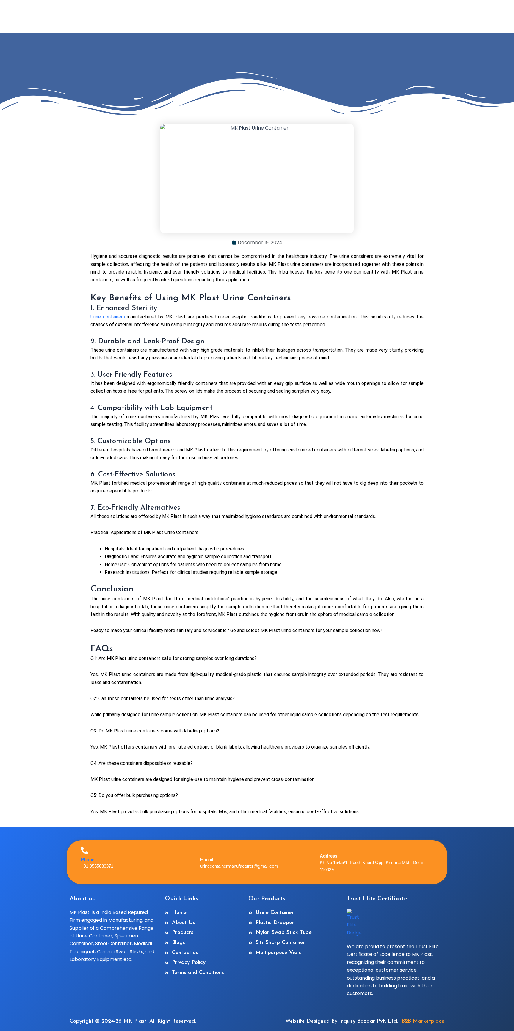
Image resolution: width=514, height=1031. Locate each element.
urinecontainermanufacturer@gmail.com (239, 866)
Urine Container (94, 935)
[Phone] (84, 850)
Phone (87, 859)
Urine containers (107, 317)
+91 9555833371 (97, 866)
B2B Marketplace (423, 1021)
